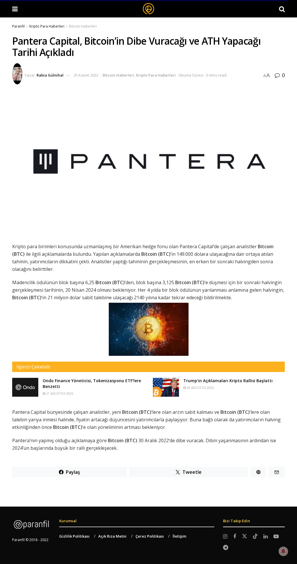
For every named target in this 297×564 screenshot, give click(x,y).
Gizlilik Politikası (74, 536)
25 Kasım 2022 (86, 75)
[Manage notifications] (283, 551)
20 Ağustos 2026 (200, 387)
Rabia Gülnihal (50, 75)
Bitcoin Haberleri (83, 26)
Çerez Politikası (149, 536)
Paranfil (18, 26)
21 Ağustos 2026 (59, 393)
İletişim (179, 536)
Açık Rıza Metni (112, 536)
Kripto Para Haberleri (46, 26)
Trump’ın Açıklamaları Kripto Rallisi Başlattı (228, 380)
